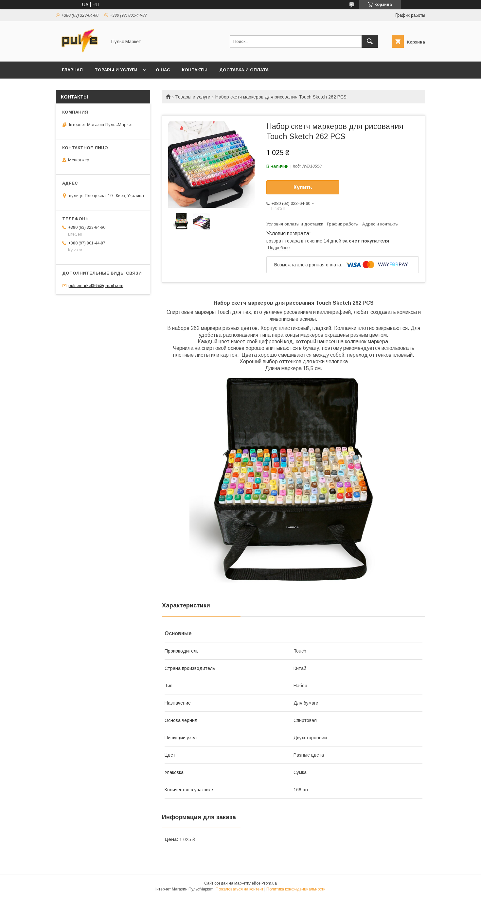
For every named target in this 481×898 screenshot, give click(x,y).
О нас (163, 69)
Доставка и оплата (244, 69)
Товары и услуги (116, 69)
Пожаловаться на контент (239, 889)
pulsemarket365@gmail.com (95, 285)
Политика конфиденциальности (296, 889)
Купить (303, 187)
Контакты (194, 69)
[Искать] (370, 41)
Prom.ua (269, 883)
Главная (72, 69)
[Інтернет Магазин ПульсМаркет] (79, 53)
